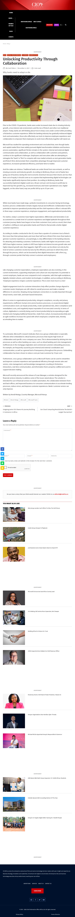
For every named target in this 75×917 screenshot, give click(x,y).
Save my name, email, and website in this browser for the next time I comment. (28, 461)
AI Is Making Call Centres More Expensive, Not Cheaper (43, 611)
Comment (7, 430)
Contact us (48, 883)
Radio (56, 24)
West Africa (37, 21)
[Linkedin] (31, 900)
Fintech (6, 400)
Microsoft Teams (33, 400)
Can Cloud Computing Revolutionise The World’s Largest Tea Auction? (56, 409)
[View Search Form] (65, 24)
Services (34, 883)
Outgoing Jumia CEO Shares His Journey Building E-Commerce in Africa (19, 409)
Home (11, 12)
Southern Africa (31, 28)
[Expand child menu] (11, 18)
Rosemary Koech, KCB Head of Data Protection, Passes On (44, 695)
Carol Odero (12, 68)
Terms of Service (55, 914)
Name (6, 456)
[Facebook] (35, 900)
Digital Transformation (14, 55)
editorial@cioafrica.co (61, 494)
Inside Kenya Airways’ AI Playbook (37, 528)
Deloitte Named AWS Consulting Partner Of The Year (43, 798)
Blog (11, 31)
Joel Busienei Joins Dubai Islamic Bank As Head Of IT (43, 548)
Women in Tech (11, 25)
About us (41, 883)
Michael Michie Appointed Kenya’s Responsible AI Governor (45, 734)
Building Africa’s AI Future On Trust (38, 631)
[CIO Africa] (37, 5)
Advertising (27, 883)
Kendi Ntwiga (14, 400)
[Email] (2, 468)
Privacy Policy (19, 914)
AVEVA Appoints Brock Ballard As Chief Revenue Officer (43, 651)
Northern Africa (26, 21)
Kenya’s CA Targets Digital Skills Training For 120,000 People (45, 818)
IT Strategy (25, 55)
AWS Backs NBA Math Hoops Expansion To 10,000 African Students (47, 778)
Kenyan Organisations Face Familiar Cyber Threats (42, 714)
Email (29, 456)
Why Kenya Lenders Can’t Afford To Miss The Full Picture (44, 508)
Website (54, 456)
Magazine (49, 24)
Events (11, 37)
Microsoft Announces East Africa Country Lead (41, 591)
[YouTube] (43, 900)
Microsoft (23, 400)
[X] (39, 900)
